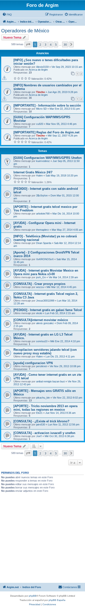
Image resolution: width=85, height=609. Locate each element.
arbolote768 (43, 213)
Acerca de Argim (38, 69)
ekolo (39, 313)
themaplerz (42, 229)
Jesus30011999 (45, 300)
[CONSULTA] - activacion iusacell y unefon (44, 433)
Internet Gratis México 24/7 (32, 172)
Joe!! (39, 436)
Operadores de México (25, 30)
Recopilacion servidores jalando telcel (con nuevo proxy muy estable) (45, 351)
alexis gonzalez (45, 323)
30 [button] (65, 44)
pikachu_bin (43, 397)
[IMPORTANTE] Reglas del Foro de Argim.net (46, 132)
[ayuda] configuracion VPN (33, 363)
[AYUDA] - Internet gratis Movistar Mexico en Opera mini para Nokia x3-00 (45, 272)
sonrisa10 (41, 341)
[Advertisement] (42, 537)
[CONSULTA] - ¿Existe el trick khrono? (41, 421)
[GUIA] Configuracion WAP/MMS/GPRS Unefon (47, 158)
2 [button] (40, 44)
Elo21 (39, 412)
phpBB (32, 595)
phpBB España (57, 600)
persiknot (41, 366)
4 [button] (50, 44)
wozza (40, 287)
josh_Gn (41, 277)
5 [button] (56, 44)
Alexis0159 (42, 66)
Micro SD (41, 108)
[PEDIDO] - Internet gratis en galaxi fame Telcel (47, 310)
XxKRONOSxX (45, 259)
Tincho (40, 92)
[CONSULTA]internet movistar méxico (40, 320)
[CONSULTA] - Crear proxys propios (39, 284)
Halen (39, 175)
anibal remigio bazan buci (50, 381)
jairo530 (40, 424)
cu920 (39, 123)
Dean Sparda (43, 243)
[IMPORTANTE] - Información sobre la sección (47, 105)
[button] (28, 44)
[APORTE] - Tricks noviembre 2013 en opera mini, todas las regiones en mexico (45, 407)
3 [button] (45, 44)
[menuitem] (7, 14)
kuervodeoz (43, 161)
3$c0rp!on (42, 195)
